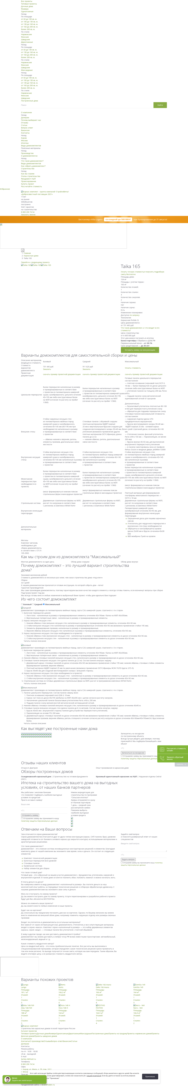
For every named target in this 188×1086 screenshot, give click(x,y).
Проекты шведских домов (45, 1036)
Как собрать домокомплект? (33, 166)
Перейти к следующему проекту (35, 262)
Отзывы (24, 122)
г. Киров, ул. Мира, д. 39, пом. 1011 (36, 1069)
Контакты (25, 133)
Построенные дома (29, 100)
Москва (24, 140)
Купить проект (27, 184)
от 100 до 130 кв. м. (29, 21)
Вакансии (25, 130)
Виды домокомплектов (31, 145)
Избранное (5, 189)
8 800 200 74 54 (27, 212)
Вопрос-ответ (27, 128)
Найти (160, 105)
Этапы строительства (30, 176)
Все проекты (26, 1)
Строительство (27, 168)
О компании (26, 112)
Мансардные (27, 70)
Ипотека (25, 143)
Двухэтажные (27, 42)
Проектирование (28, 181)
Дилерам (25, 117)
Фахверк (25, 9)
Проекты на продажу (118, 1033)
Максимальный (52, 604)
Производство (27, 153)
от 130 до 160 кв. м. (29, 24)
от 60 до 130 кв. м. (29, 49)
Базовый (27, 604)
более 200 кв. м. (28, 29)
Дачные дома (27, 6)
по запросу (134, 315)
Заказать (47, 369)
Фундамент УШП (28, 179)
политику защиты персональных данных (139, 758)
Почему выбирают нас (31, 120)
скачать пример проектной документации (62, 374)
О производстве (37, 1041)
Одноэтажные (27, 11)
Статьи (24, 125)
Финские (25, 37)
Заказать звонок (28, 214)
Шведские (25, 39)
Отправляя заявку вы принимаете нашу (140, 757)
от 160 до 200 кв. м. (29, 27)
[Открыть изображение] (26, 265)
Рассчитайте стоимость (31, 186)
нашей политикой (94, 1076)
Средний (38, 604)
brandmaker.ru (48, 1084)
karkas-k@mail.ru (28, 1059)
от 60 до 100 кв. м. (29, 19)
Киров (24, 138)
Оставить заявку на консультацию (140, 350)
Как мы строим (27, 173)
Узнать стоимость (133, 368)
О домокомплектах (29, 156)
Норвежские (26, 34)
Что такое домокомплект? (32, 161)
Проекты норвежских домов (139, 1033)
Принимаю (150, 1076)
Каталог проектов (29, 1031)
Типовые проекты (29, 4)
